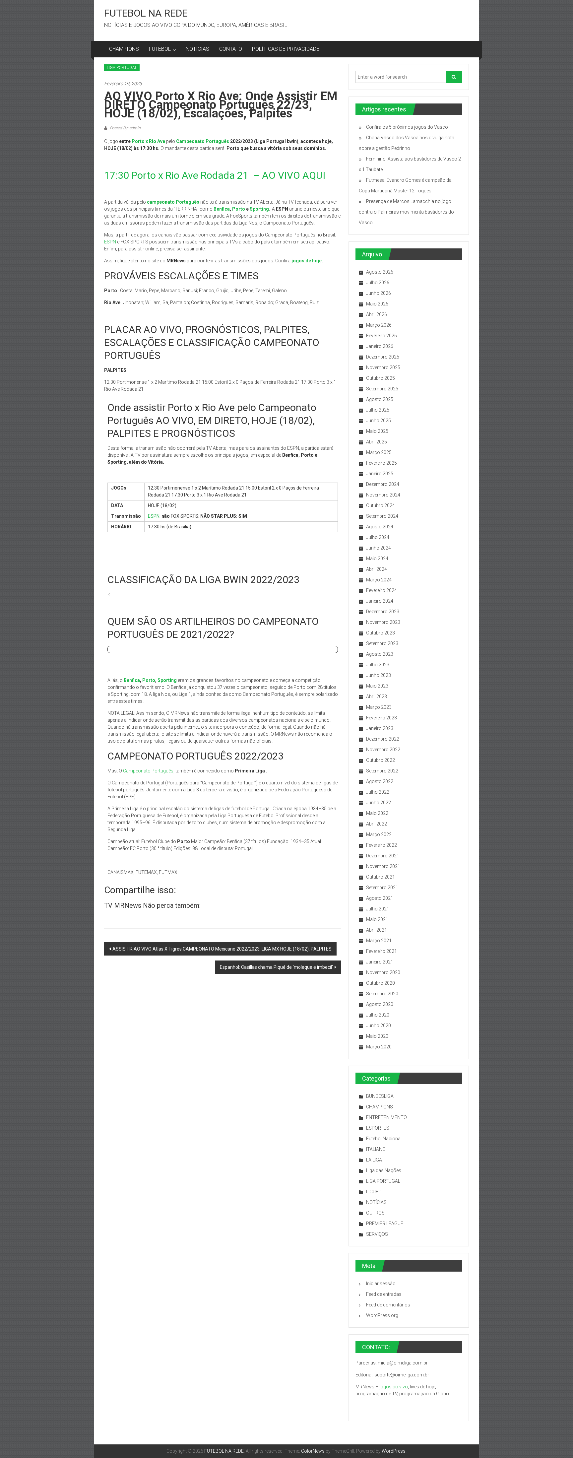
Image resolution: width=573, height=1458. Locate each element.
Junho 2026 (378, 293)
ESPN (110, 241)
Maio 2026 (377, 303)
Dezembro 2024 (382, 484)
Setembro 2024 (382, 516)
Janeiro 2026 (379, 346)
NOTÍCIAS (197, 49)
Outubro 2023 (380, 632)
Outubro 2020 (380, 983)
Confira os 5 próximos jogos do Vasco (407, 127)
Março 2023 (379, 707)
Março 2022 (379, 834)
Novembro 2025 (383, 367)
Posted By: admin (125, 128)
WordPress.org (382, 1315)
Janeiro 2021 (379, 961)
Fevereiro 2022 (381, 845)
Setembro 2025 (382, 388)
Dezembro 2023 (382, 611)
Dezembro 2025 (382, 357)
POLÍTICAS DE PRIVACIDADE (285, 49)
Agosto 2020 (379, 1004)
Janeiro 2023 (379, 728)
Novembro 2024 (383, 494)
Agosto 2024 (379, 526)
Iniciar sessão (381, 1283)
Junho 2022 (378, 802)
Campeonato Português (148, 770)
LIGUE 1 (374, 1191)
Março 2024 (379, 579)
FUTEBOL (160, 49)
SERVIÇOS (377, 1234)
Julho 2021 (377, 908)
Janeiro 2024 (379, 601)
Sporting (259, 209)
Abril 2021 (376, 930)
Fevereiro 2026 (381, 335)
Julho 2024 (377, 537)
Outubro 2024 (380, 505)
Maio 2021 (377, 919)
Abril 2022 (376, 824)
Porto (238, 209)
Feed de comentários (388, 1304)
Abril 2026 (376, 314)
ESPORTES (377, 1128)
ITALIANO (376, 1149)
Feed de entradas (384, 1294)
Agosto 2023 (379, 654)
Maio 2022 (377, 813)
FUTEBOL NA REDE (146, 13)
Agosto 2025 (379, 399)
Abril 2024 (376, 569)
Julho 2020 (377, 1015)
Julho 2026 (377, 282)
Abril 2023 (376, 696)
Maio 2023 (377, 686)
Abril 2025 (376, 441)
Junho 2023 (378, 675)
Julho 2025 (377, 410)
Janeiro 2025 (379, 473)
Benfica (222, 209)
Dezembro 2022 (382, 739)
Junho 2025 (378, 420)
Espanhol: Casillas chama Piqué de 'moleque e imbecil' (276, 967)
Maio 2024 (377, 558)
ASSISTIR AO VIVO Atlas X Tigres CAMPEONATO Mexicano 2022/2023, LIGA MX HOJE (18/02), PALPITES (222, 949)
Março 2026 (379, 325)
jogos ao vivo (393, 1386)
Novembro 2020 (383, 972)
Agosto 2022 (379, 781)
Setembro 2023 (382, 643)
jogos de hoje (306, 260)
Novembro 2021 (383, 866)
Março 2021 (379, 940)
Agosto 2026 (379, 272)
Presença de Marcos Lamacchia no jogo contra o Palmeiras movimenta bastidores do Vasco (406, 212)
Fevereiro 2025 (381, 463)
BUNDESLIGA (380, 1096)
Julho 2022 (377, 792)
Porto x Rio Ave (149, 141)
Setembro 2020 (382, 993)
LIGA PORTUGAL (122, 67)
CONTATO (230, 49)
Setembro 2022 (382, 770)
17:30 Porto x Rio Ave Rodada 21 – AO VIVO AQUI (214, 175)
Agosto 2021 (379, 898)
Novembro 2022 (383, 749)
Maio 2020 (377, 1036)
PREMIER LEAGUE (384, 1223)
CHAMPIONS (124, 49)
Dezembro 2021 (382, 855)
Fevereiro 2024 (381, 590)
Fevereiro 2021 (381, 951)
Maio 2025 (377, 431)
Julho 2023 (377, 664)
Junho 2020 (378, 1025)
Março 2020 (379, 1046)
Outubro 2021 (380, 877)
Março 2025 (379, 452)
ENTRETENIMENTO (386, 1117)
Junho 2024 (378, 548)
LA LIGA (374, 1159)
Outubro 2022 (380, 760)
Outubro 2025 (380, 378)
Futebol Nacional (384, 1138)
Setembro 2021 (382, 887)
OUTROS (375, 1213)
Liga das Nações (383, 1170)
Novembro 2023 (383, 622)
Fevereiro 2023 (381, 717)
